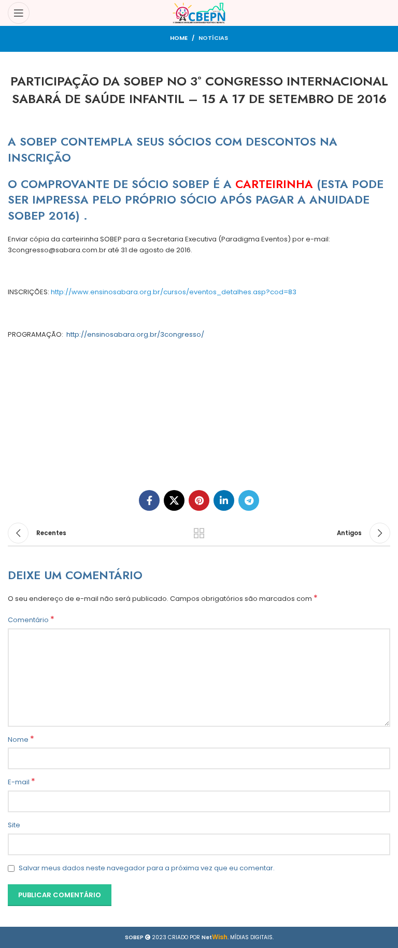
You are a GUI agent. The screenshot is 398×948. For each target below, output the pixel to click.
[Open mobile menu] (19, 13)
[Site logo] (199, 13)
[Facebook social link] (149, 500)
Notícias (213, 38)
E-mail (21, 782)
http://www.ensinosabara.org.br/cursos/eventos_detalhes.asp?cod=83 (173, 292)
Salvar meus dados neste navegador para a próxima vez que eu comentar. (147, 868)
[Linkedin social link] (224, 500)
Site (14, 825)
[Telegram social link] (248, 500)
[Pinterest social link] (199, 500)
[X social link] (174, 500)
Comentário (31, 620)
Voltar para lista (199, 533)
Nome (21, 740)
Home (179, 38)
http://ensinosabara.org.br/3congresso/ (135, 334)
